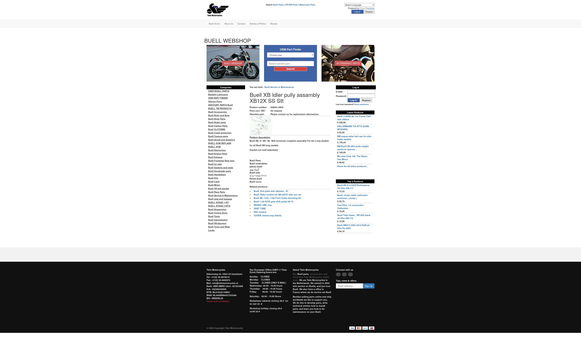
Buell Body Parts (216, 118)
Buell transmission (218, 219)
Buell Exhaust (215, 157)
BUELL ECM (214, 146)
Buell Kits (213, 178)
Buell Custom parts (218, 136)
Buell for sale (215, 164)
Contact (241, 23)
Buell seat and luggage (220, 198)
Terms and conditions (218, 301)
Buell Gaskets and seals (220, 167)
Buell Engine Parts (217, 153)
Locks (211, 230)
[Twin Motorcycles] (218, 9)
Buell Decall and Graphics (221, 139)
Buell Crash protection (219, 132)
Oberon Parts (215, 101)
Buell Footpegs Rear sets (221, 160)
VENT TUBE (260, 208)
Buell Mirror (214, 184)
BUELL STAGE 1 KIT (218, 202)
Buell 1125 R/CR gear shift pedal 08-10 (273, 201)
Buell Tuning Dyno (217, 212)
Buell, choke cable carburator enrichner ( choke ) (352, 197)
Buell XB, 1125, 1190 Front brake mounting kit (277, 197)
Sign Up (369, 285)
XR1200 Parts (291, 4)
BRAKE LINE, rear (263, 204)
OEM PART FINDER (218, 97)
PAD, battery (260, 211)
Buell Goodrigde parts (219, 171)
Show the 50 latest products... (352, 166)
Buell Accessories (217, 111)
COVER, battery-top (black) (268, 215)
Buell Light (214, 181)
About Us (228, 23)
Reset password (362, 104)
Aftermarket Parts (348, 63)
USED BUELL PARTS (218, 90)
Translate (370, 8)
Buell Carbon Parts (218, 125)
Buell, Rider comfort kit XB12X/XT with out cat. (278, 194)
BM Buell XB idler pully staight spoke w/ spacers (353, 148)
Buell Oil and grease (218, 188)
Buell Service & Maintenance (279, 87)
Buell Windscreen (217, 223)
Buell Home (214, 23)
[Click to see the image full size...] (261, 125)
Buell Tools (214, 216)
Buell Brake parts (217, 122)
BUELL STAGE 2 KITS (219, 205)
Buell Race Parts (216, 191)
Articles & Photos (258, 23)
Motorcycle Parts (307, 4)
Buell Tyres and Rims (219, 226)
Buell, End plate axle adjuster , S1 (271, 191)
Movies (273, 23)
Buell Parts (278, 4)
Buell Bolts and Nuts (219, 115)
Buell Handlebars (217, 174)
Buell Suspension (217, 209)
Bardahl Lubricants (218, 94)
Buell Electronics (217, 150)
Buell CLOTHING (216, 129)
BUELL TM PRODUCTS (219, 108)
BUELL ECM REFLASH (219, 143)
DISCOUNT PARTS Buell (220, 104)
